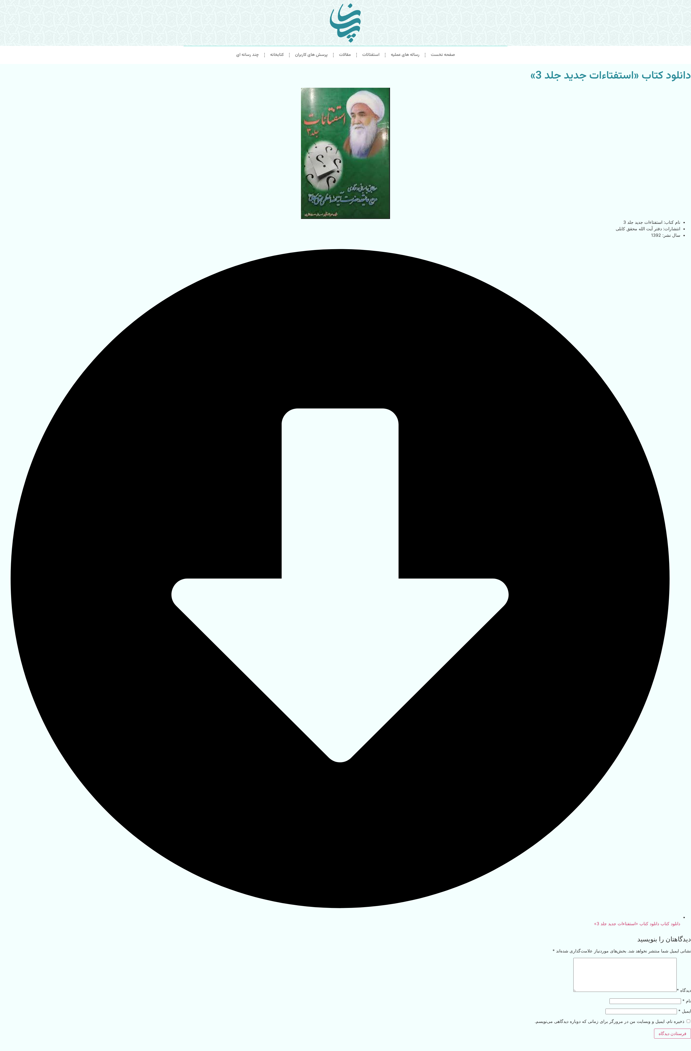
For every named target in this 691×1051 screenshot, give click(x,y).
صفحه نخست (443, 55)
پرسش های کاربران (311, 55)
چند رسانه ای (247, 55)
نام (686, 1000)
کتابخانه (277, 55)
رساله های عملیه (405, 55)
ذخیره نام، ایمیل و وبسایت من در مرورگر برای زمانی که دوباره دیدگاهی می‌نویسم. (609, 1021)
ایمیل (684, 1011)
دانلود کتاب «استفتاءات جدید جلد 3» (610, 75)
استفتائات (371, 55)
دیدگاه (684, 990)
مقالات (345, 55)
